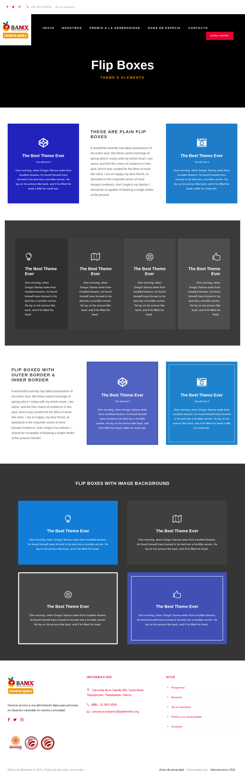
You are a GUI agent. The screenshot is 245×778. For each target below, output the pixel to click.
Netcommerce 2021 (223, 769)
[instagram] (19, 6)
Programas (178, 687)
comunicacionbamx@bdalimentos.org (115, 711)
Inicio (48, 27)
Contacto (198, 27)
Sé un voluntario (65, 6)
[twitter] (13, 6)
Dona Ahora (220, 35)
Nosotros (72, 27)
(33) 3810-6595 (40, 6)
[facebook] (7, 6)
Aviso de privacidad (171, 769)
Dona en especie (164, 27)
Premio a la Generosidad (115, 27)
